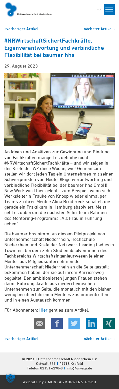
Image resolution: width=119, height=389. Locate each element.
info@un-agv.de (79, 368)
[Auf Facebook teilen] (57, 323)
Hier (43, 309)
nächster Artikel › (99, 28)
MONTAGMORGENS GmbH (72, 382)
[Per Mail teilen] (39, 323)
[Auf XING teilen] (109, 323)
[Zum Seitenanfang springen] (114, 345)
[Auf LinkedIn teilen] (91, 323)
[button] (10, 378)
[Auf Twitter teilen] (74, 323)
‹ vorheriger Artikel (21, 28)
